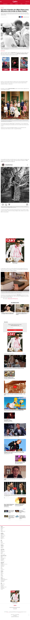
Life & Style (2, 549)
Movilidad (2, 586)
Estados (2, 574)
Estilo (1, 550)
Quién (2, 526)
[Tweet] (19, 17)
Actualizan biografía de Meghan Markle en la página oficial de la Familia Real (7, 313)
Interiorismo (2, 581)
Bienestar (2, 537)
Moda (1, 529)
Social (2, 584)
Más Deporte (2, 559)
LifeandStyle (2, 569)
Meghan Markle (10, 298)
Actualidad (2, 545)
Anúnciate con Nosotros (15, 616)
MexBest (2, 533)
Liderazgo (2, 546)
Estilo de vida (2, 543)
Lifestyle (2, 560)
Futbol (2, 556)
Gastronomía (2, 534)
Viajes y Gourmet (3, 531)
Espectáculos (2, 527)
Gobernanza (2, 585)
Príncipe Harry (16, 298)
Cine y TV (2, 552)
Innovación (2, 587)
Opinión (2, 547)
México (2, 572)
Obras (2, 577)
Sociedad (2, 576)
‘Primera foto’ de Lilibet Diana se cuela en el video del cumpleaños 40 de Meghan (22, 314)
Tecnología (2, 566)
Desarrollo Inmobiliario (4, 579)
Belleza (2, 530)
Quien (13, 608)
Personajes (2, 536)
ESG (1, 583)
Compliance (15, 615)
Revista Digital (27, 1)
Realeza (2, 528)
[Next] (28, 308)
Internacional (3, 565)
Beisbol (2, 557)
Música (2, 553)
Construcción (3, 578)
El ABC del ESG (2, 588)
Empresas (2, 563)
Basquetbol (2, 558)
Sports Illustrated (3, 555)
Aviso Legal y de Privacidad (15, 614)
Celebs (2, 542)
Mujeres (2, 568)
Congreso (2, 573)
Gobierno (2, 571)
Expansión (2, 562)
